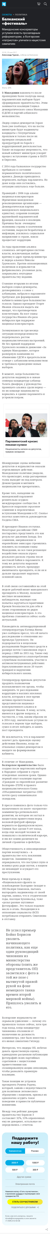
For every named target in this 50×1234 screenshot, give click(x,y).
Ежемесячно (15, 1151)
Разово (35, 1151)
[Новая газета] (4, 4)
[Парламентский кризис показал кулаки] (26, 430)
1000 (34, 1162)
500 (14, 1170)
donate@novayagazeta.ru (15, 1218)
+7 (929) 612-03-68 (12, 1221)
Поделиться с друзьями (23, 1207)
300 (34, 1170)
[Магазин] (38, 4)
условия (19, 1194)
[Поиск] (45, 4)
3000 (13, 1162)
